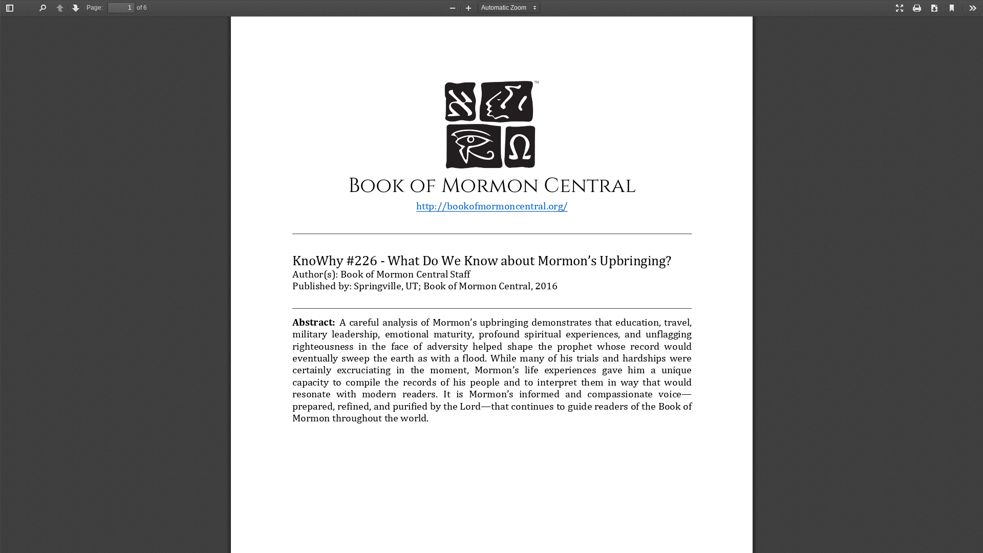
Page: (95, 7)
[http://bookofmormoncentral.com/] (491, 205)
